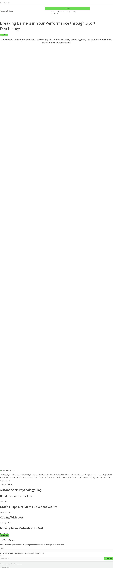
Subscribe (108, 558)
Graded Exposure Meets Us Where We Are (28, 507)
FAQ (68, 11)
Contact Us (54, 13)
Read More (3, 186)
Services (61, 11)
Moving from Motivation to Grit (21, 528)
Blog (74, 11)
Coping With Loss (12, 517)
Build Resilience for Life (16, 496)
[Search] (89, 12)
